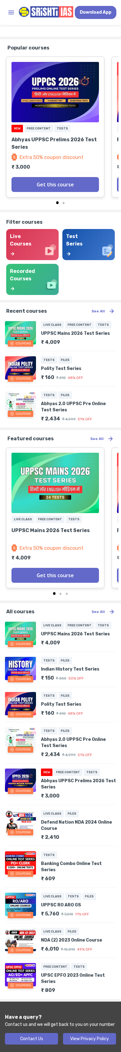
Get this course (55, 184)
